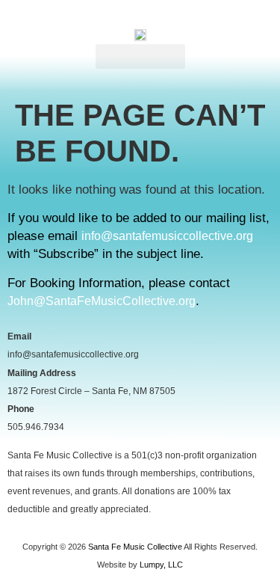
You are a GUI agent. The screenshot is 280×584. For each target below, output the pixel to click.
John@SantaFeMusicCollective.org (101, 301)
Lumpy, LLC (161, 564)
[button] (140, 56)
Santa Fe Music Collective (135, 546)
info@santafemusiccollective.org (167, 236)
